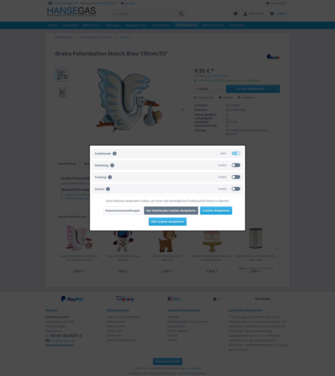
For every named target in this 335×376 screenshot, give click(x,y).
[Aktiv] (236, 153)
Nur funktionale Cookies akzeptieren (171, 210)
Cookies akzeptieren (216, 210)
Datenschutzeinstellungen (122, 210)
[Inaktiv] (236, 165)
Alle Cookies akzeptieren (167, 221)
